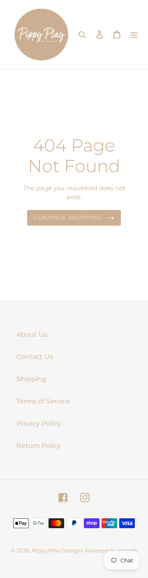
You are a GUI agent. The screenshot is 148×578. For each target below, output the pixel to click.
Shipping (31, 379)
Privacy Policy (38, 423)
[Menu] (134, 34)
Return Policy (38, 446)
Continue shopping (68, 217)
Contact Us (34, 357)
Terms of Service (43, 401)
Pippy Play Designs (57, 550)
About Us (31, 334)
